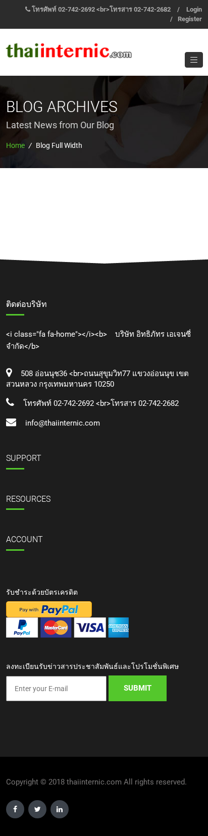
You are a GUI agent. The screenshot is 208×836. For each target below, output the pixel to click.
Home (15, 145)
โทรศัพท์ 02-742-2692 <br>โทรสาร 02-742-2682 (101, 9)
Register (190, 19)
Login (194, 9)
